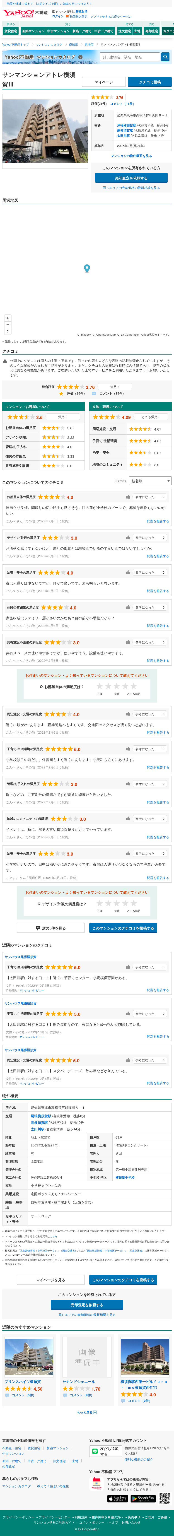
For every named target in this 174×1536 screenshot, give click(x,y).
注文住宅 (124, 31)
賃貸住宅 (11, 31)
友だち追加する (109, 1451)
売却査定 (151, 31)
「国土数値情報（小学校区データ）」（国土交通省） (47, 1250)
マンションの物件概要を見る (131, 155)
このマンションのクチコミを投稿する (123, 928)
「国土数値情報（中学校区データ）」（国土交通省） (115, 1250)
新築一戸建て (82, 31)
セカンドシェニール (79, 1381)
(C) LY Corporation (128, 334)
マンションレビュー (31, 990)
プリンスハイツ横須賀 (23, 1381)
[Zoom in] (8, 318)
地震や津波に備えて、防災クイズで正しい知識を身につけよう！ (49, 3)
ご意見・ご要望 (156, 1517)
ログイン (58, 16)
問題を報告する (158, 521)
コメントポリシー (91, 1522)
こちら (53, 1236)
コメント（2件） (139, 1400)
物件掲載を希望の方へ (107, 1517)
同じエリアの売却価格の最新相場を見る (131, 187)
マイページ (104, 81)
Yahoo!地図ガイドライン (155, 334)
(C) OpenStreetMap (104, 334)
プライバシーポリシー (18, 1517)
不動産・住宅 (11, 1448)
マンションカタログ (16, 1486)
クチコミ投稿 (150, 81)
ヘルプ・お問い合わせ (124, 1522)
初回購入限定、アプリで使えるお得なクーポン (101, 16)
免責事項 (134, 1517)
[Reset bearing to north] (8, 331)
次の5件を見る (54, 928)
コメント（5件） (23, 1395)
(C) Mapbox (84, 334)
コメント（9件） (81, 1395)
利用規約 (81, 1517)
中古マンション (58, 31)
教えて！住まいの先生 (53, 1486)
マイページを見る (50, 1279)
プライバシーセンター (54, 1517)
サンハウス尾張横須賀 (20, 956)
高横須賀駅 (125, 130)
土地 (137, 31)
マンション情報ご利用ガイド (54, 1522)
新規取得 (81, 11)
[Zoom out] (8, 324)
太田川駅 (123, 135)
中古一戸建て (104, 31)
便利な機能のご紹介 (139, 1459)
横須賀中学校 (125, 1177)
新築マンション (33, 31)
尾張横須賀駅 (126, 125)
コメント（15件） (123, 103)
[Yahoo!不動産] (26, 11)
